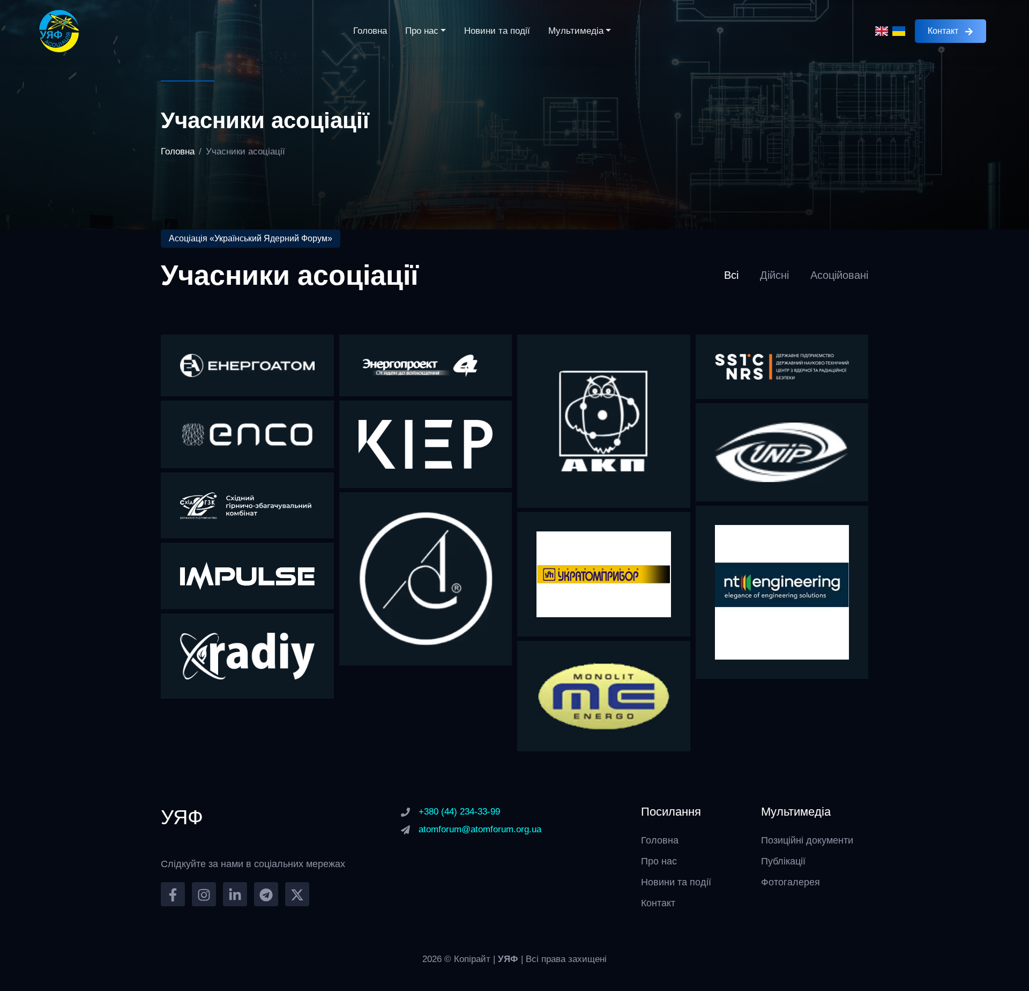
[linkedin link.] (235, 894)
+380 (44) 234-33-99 (459, 812)
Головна (370, 31)
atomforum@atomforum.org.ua (480, 829)
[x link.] (297, 894)
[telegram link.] (266, 894)
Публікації (783, 861)
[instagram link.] (204, 894)
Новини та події (497, 31)
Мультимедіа (575, 31)
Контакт (943, 30)
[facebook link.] (173, 894)
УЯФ (509, 959)
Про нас (421, 31)
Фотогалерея (790, 882)
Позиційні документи (807, 840)
